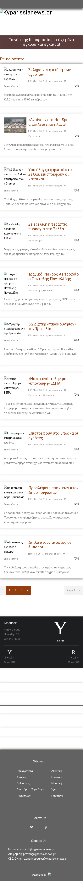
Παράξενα (57, 795)
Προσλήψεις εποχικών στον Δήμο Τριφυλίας (53, 490)
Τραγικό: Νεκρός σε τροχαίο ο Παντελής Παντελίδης (53, 276)
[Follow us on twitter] (31, 827)
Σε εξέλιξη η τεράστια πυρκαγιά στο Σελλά (47, 226)
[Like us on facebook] (39, 827)
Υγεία (54, 789)
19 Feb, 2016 (37, 81)
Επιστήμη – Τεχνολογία (31, 789)
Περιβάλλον (23, 795)
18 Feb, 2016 (37, 186)
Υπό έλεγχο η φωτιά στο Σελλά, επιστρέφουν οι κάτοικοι (50, 174)
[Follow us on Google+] (46, 827)
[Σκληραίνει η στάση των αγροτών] (15, 74)
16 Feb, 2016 (37, 335)
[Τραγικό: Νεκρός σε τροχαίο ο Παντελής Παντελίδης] (15, 283)
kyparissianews (54, 81)
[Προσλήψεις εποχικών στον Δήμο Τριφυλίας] (15, 492)
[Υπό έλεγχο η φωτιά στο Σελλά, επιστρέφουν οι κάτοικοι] (15, 176)
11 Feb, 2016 (37, 444)
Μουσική (48, 290)
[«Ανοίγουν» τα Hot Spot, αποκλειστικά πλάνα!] (15, 125)
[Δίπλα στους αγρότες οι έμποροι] (15, 547)
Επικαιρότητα (11, 86)
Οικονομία (48, 395)
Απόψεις (22, 777)
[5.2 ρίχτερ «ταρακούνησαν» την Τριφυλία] (15, 329)
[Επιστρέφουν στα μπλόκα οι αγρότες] (15, 438)
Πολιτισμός (23, 783)
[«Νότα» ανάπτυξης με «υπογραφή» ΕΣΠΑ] (15, 385)
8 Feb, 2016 (37, 554)
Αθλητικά (56, 770)
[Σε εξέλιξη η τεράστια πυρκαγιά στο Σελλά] (15, 231)
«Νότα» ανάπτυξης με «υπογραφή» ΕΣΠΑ (47, 381)
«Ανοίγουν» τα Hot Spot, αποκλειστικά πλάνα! (49, 122)
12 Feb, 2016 (37, 390)
